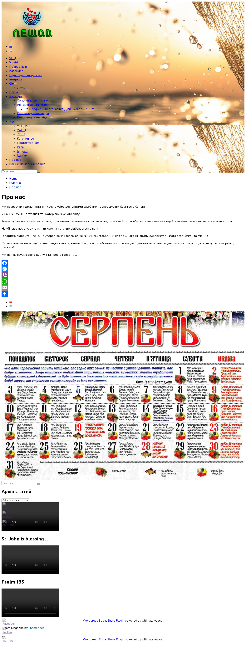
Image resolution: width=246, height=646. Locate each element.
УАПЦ (21, 130)
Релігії (13, 122)
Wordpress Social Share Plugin (104, 621)
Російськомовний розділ (27, 164)
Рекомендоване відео (33, 117)
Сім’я (12, 84)
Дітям (21, 88)
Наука (13, 92)
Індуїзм (22, 151)
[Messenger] (123, 269)
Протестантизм (28, 143)
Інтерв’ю (15, 79)
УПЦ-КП (23, 126)
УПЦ (12, 58)
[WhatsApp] (123, 281)
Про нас (15, 160)
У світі (13, 62)
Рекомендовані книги (33, 105)
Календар (16, 71)
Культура (15, 96)
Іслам (20, 147)
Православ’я (18, 67)
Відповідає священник (25, 75)
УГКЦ (21, 134)
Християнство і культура (34, 100)
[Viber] (123, 275)
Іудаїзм (22, 155)
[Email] (123, 288)
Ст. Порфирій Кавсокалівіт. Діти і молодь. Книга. (60, 109)
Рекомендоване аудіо (33, 113)
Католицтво (25, 139)
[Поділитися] (123, 294)
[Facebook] (123, 263)
